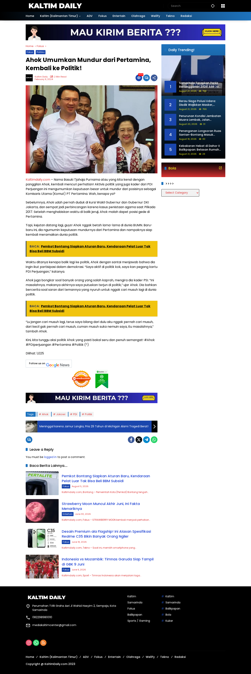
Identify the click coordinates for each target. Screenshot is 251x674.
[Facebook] (131, 439)
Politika (41, 52)
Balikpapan (134, 615)
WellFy (150, 657)
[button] (213, 6)
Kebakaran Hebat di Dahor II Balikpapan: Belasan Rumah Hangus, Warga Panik (199, 148)
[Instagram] (29, 643)
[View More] (220, 168)
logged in (50, 457)
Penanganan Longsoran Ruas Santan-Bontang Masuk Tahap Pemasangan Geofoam (200, 133)
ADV (86, 657)
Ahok (45, 414)
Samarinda (134, 602)
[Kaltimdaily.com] (55, 6)
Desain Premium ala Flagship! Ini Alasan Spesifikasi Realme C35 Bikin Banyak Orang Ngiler (106, 534)
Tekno (164, 657)
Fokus (30, 52)
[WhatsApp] (154, 439)
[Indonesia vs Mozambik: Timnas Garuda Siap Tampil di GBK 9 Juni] (42, 566)
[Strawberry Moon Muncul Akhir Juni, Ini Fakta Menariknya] (42, 511)
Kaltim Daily (41, 77)
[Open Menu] (223, 6)
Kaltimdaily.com (38, 179)
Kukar (169, 621)
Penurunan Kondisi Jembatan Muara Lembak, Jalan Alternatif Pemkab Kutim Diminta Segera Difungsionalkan (200, 118)
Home (30, 657)
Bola (168, 615)
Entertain (68, 514)
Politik (88, 414)
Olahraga (133, 657)
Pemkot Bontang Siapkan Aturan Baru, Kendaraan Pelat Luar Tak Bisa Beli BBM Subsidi (106, 478)
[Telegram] (146, 439)
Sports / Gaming (138, 621)
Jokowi (60, 414)
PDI (75, 414)
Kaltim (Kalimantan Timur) (58, 657)
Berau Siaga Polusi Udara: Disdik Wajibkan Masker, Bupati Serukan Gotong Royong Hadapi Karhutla (197, 103)
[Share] (154, 77)
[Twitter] (139, 439)
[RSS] (43, 643)
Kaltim (131, 596)
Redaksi (180, 657)
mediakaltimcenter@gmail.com (54, 625)
